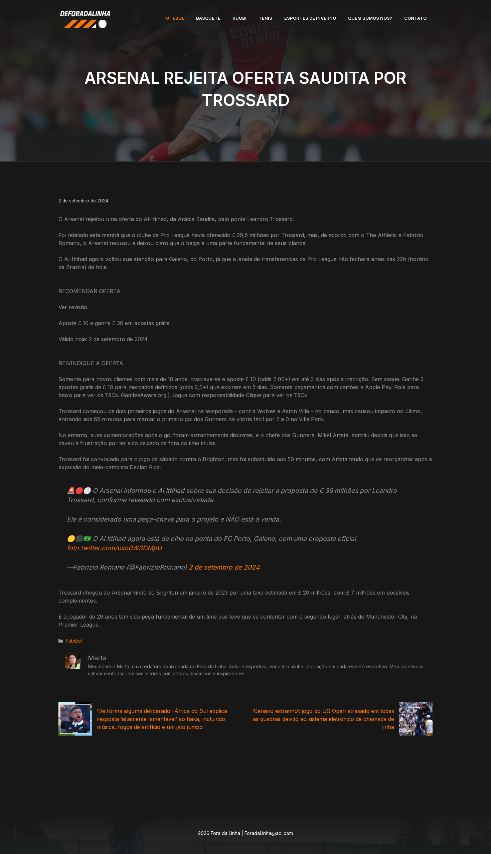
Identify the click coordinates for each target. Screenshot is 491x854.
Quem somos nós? (370, 18)
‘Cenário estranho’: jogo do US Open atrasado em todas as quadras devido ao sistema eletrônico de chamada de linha (323, 719)
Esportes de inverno (310, 18)
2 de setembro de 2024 (224, 567)
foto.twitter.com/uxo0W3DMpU (114, 548)
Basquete (208, 18)
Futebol (173, 18)
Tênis (265, 18)
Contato (415, 18)
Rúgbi (239, 18)
